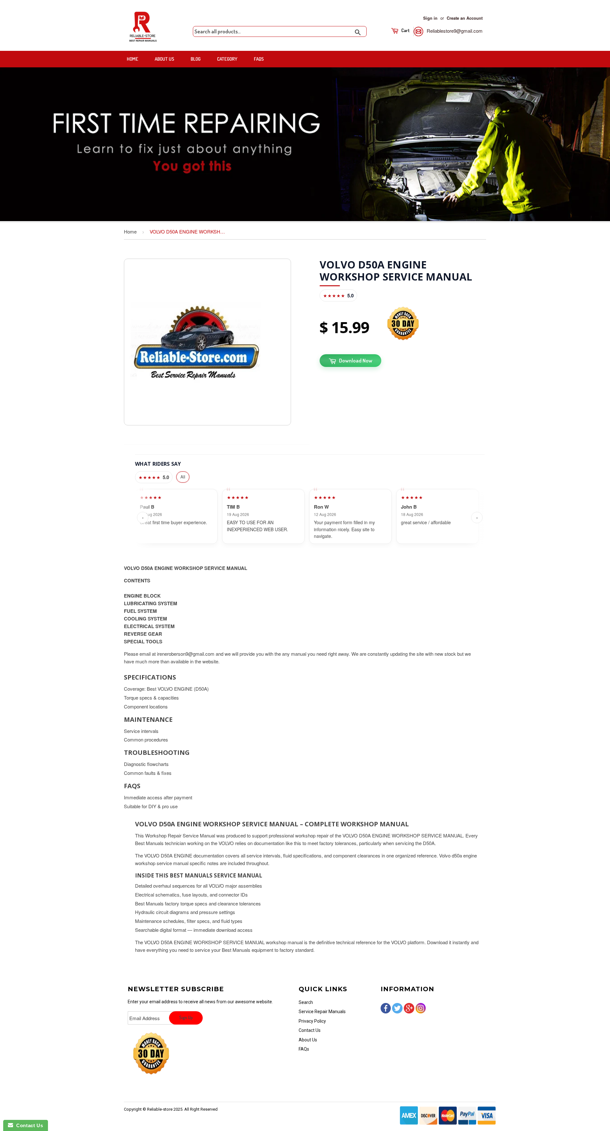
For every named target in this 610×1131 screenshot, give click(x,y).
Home (132, 59)
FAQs (259, 59)
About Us (164, 59)
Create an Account (465, 18)
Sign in (430, 18)
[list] (310, 517)
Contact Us (310, 1030)
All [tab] (182, 477)
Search (306, 1002)
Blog (195, 59)
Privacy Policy (312, 1021)
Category (227, 59)
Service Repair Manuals (322, 1011)
